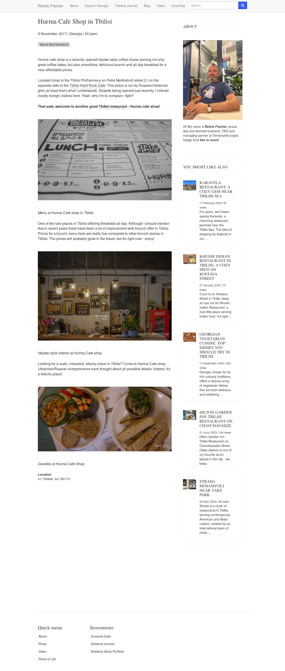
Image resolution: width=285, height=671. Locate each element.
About (74, 5)
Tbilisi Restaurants (54, 44)
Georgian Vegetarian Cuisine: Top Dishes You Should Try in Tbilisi (215, 345)
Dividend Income (102, 644)
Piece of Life (47, 659)
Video (161, 5)
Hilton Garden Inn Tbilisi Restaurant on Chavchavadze (216, 418)
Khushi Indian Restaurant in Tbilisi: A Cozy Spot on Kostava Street (215, 267)
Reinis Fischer (50, 5)
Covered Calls (101, 636)
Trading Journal (126, 5)
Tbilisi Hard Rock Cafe (87, 85)
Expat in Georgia (96, 5)
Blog (147, 5)
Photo (43, 644)
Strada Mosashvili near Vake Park (212, 488)
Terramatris (221, 135)
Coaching (178, 5)
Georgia (75, 33)
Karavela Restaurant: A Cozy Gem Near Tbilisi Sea (216, 189)
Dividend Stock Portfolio (107, 651)
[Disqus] (105, 541)
